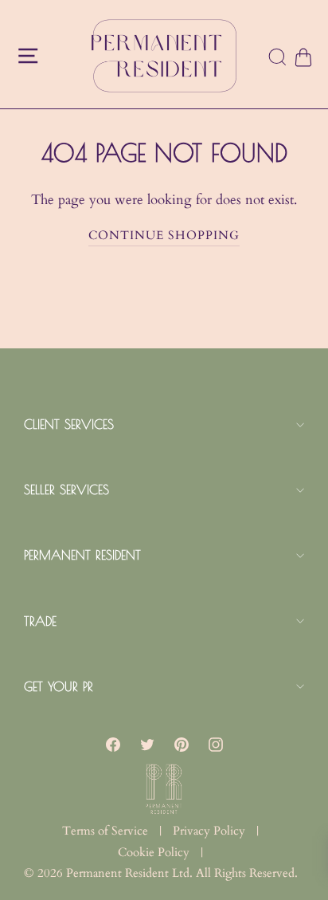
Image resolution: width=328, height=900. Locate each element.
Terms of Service (105, 831)
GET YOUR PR (58, 686)
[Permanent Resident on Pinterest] (181, 743)
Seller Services (66, 489)
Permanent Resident (82, 555)
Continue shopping (164, 235)
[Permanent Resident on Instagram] (216, 743)
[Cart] (302, 58)
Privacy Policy (209, 831)
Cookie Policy (153, 852)
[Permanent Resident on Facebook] (113, 743)
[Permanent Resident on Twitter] (147, 743)
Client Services (69, 424)
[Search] (277, 58)
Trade (40, 621)
